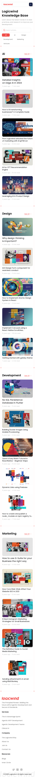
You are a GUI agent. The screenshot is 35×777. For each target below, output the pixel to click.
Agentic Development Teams (13, 724)
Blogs (4, 759)
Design (23, 35)
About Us (5, 741)
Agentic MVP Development (12, 720)
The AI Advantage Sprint (11, 717)
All (6, 35)
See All (26, 54)
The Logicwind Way (9, 738)
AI (14, 35)
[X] (13, 769)
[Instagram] (21, 769)
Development (8, 39)
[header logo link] (8, 4)
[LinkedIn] (17, 769)
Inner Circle (6, 762)
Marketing (20, 39)
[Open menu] (30, 4)
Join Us (4, 745)
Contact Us (6, 749)
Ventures (7, 44)
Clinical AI (5, 728)
